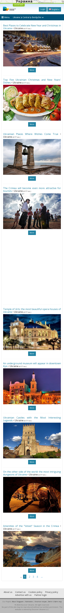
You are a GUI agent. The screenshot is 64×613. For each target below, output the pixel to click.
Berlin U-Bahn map (55, 602)
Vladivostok (29, 602)
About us (8, 592)
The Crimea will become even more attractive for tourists (32, 189)
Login (42, 9)
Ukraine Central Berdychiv (27, 17)
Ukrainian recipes (40, 602)
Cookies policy (35, 592)
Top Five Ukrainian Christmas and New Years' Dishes (32, 81)
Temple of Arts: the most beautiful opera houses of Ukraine (32, 310)
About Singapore (17, 602)
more (32, 70)
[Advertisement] (32, 270)
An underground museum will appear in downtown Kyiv (32, 365)
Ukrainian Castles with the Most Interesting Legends (32, 419)
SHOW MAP (18, 5)
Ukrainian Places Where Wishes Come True (30, 134)
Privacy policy (51, 592)
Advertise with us (23, 595)
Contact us (20, 592)
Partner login (40, 595)
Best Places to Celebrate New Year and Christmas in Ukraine (32, 27)
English (54, 9)
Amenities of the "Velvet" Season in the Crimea (31, 526)
